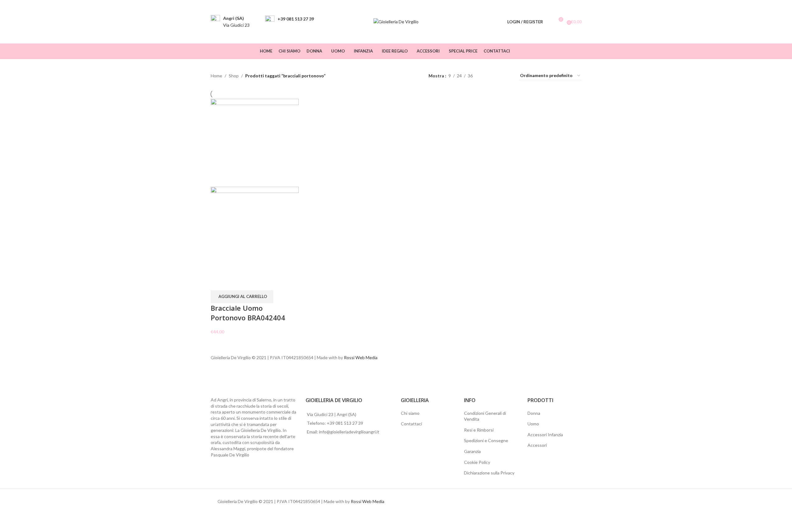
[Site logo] (396, 21)
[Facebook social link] (570, 51)
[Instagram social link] (577, 51)
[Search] (549, 22)
